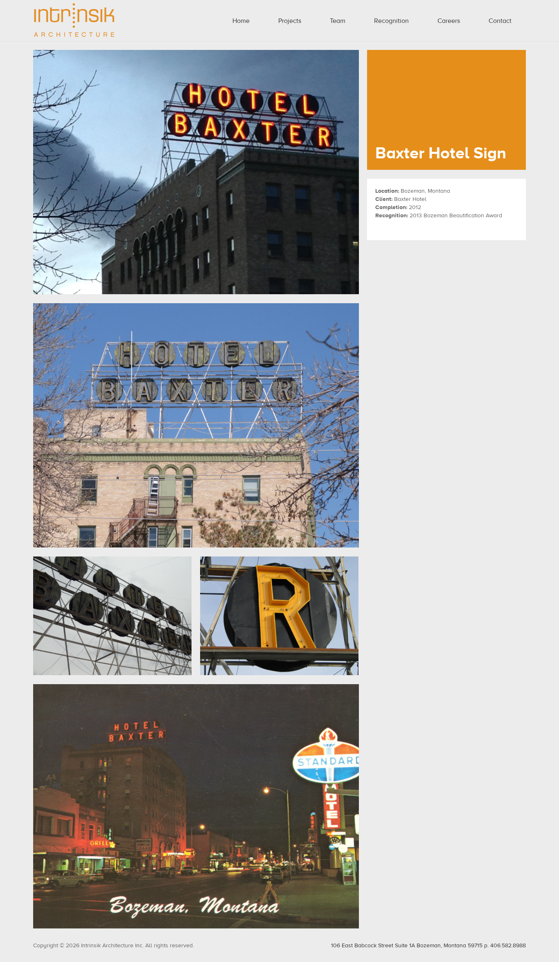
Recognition (391, 21)
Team (337, 21)
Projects (289, 21)
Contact (500, 21)
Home (241, 21)
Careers (448, 21)
